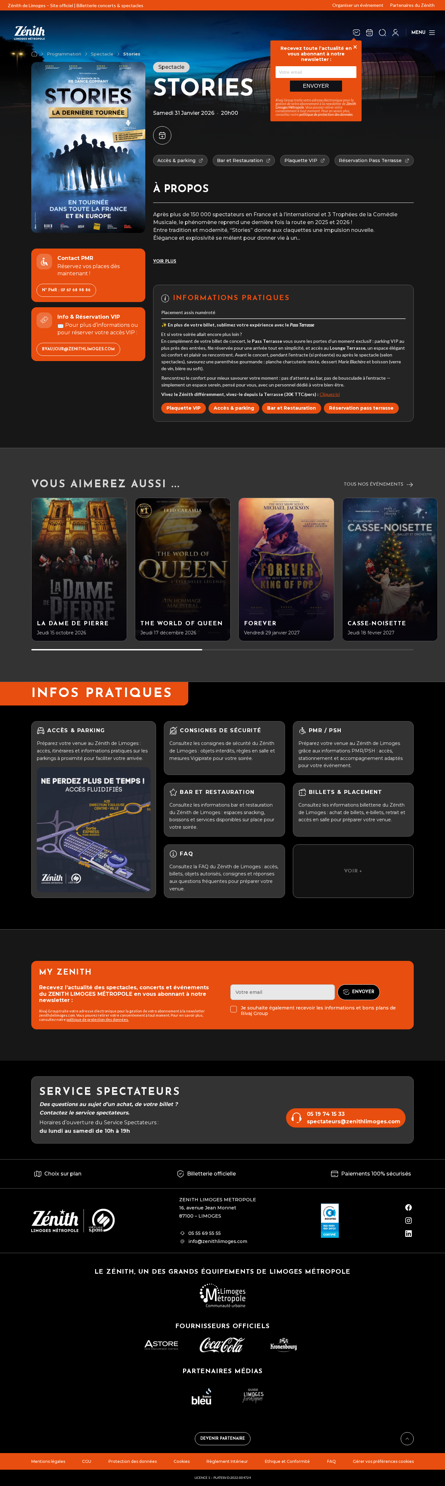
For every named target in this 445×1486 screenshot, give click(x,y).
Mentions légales (48, 1461)
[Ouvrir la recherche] (382, 32)
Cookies (182, 1461)
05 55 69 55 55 (204, 1233)
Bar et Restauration (291, 408)
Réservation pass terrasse (361, 408)
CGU (86, 1461)
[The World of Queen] (182, 569)
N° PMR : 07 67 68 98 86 (66, 291)
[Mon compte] (395, 32)
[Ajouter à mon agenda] (162, 135)
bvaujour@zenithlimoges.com (78, 350)
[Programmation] (369, 32)
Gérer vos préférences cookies (383, 1461)
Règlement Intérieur (227, 1461)
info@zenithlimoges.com (217, 1241)
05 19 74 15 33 (326, 1114)
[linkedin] (408, 1233)
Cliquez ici (330, 394)
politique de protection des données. (97, 1019)
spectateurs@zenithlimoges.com (353, 1121)
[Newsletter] (356, 32)
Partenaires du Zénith (412, 5)
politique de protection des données (325, 114)
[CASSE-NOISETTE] (390, 569)
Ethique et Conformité (287, 1461)
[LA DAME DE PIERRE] (79, 569)
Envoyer (316, 86)
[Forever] (286, 569)
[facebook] (408, 1207)
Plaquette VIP (183, 408)
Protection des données (132, 1461)
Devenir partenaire (222, 1439)
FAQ (331, 1461)
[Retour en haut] (407, 1438)
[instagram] (408, 1220)
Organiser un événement (357, 5)
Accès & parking (234, 408)
